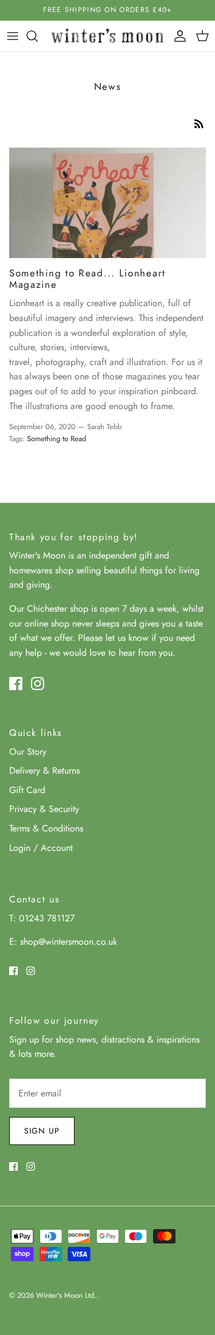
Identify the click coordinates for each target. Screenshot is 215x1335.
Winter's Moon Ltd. (66, 1295)
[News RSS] (199, 122)
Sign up (42, 1130)
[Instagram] (37, 683)
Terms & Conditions (46, 828)
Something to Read (56, 438)
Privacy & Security (44, 808)
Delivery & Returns (44, 770)
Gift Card (27, 790)
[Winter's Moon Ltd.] (107, 36)
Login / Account (41, 847)
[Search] (37, 36)
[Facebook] (15, 683)
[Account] (177, 36)
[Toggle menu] (12, 36)
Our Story (27, 751)
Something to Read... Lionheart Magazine (87, 278)
